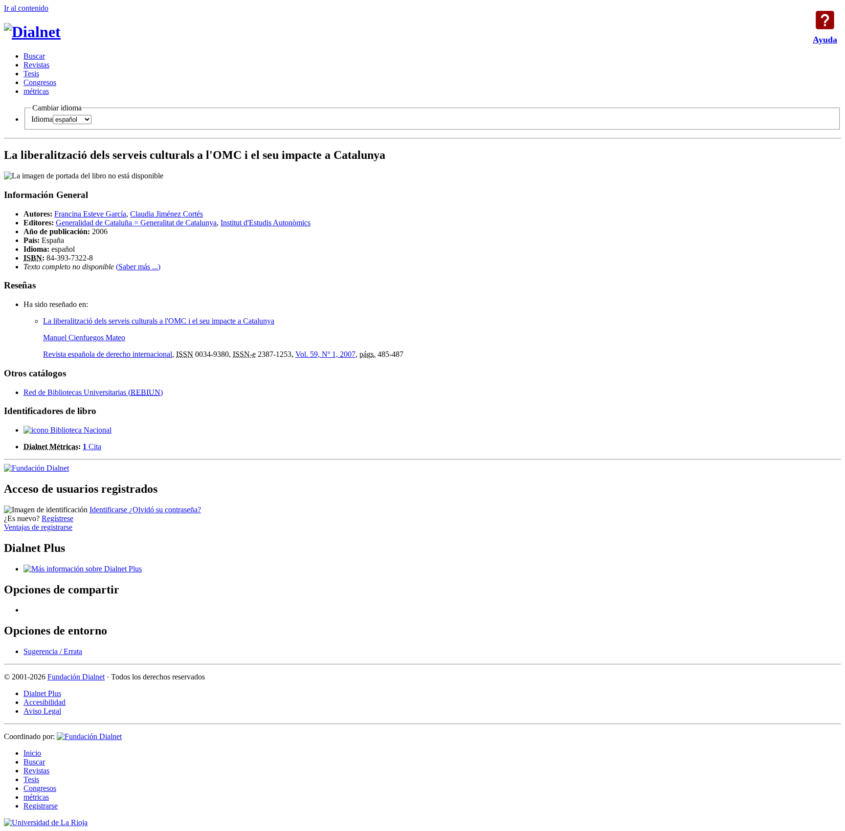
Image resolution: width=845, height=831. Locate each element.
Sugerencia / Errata (52, 651)
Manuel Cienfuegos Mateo (84, 337)
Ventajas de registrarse (38, 527)
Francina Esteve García (90, 214)
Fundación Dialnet (76, 677)
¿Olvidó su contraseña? (165, 509)
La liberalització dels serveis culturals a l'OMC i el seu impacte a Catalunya (158, 321)
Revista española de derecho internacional (107, 354)
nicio (32, 753)
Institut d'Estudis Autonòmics (266, 223)
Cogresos (39, 82)
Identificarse (109, 509)
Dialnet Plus (42, 693)
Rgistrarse (40, 806)
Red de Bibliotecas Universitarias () (93, 392)
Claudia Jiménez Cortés (166, 214)
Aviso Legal (42, 711)
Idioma (42, 119)
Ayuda (825, 20)
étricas (36, 91)
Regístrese (57, 518)
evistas (36, 65)
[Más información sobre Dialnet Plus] (82, 569)
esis (31, 73)
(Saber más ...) (138, 266)
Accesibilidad (44, 702)
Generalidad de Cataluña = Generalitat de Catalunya (136, 223)
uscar (34, 56)
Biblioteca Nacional (79, 430)
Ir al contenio (26, 8)
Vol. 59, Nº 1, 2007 (325, 354)
